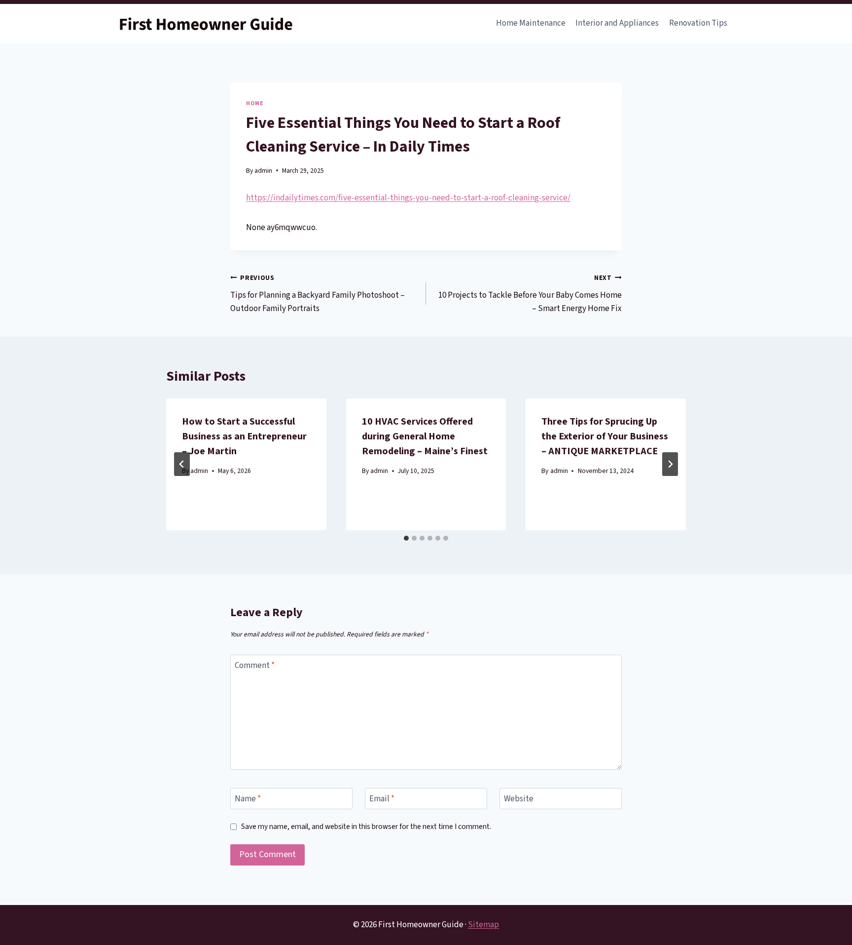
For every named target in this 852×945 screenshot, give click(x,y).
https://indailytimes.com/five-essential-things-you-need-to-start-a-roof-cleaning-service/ (408, 198)
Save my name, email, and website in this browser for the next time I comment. (366, 827)
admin (263, 170)
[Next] (670, 464)
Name (248, 799)
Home (254, 103)
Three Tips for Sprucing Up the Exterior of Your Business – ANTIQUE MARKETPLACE (604, 436)
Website (518, 799)
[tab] (406, 538)
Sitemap (483, 925)
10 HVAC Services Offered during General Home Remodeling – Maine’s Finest (425, 436)
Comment (255, 665)
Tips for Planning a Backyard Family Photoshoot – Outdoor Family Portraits (317, 294)
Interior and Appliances (617, 23)
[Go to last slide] (182, 464)
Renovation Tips (698, 23)
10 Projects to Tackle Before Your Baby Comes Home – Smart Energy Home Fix (530, 294)
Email (381, 799)
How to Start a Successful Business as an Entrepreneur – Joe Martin (244, 436)
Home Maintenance (531, 23)
